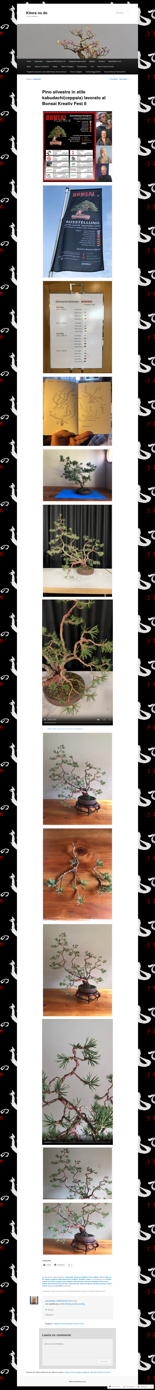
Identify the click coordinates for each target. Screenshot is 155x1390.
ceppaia (59, 1281)
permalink (58, 1286)
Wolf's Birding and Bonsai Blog (73, 1304)
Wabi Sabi (61, 1279)
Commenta (104, 1361)
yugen (88, 1279)
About (29, 66)
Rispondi (50, 1315)
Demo (91, 1277)
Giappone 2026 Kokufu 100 (55, 61)
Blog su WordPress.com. (77, 1381)
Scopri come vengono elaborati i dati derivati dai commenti (87, 1372)
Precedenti (113, 79)
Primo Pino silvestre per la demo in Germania (65, 728)
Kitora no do (36, 12)
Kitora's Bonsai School (50, 1284)
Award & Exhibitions (42, 66)
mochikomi (54, 1279)
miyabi (47, 1279)
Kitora (102, 1277)
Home (29, 61)
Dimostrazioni (82, 66)
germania (87, 1281)
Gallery (55, 66)
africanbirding (50, 1301)
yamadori (96, 1284)
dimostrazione (79, 1281)
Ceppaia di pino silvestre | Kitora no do (68, 1323)
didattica (70, 1281)
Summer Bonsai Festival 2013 (114, 72)
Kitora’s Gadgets (76, 72)
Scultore (102, 61)
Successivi (124, 79)
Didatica (96, 1277)
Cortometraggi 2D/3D (93, 72)
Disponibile (38, 61)
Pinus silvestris (74, 1284)
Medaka (92, 61)
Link (92, 66)
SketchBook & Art (114, 61)
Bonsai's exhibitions (81, 1277)
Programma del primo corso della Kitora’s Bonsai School (46, 72)
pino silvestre (63, 1284)
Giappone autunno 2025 (77, 61)
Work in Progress (68, 66)
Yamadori (82, 1279)
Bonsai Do (69, 1277)
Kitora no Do (104, 1281)
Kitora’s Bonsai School (105, 66)
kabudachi (95, 1281)
